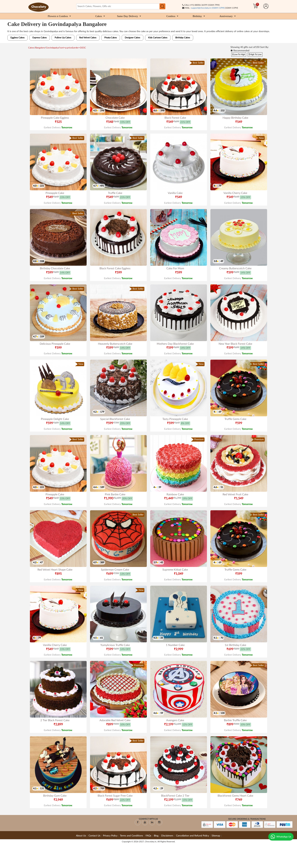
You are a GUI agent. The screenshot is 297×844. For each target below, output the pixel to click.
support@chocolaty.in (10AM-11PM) (207, 8)
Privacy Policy (110, 836)
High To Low (255, 54)
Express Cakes (39, 38)
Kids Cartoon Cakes (157, 38)
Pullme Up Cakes (63, 38)
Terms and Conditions (131, 836)
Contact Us (94, 836)
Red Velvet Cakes (87, 38)
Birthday (197, 16)
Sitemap (216, 836)
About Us (81, 836)
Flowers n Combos (58, 16)
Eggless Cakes (17, 38)
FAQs (148, 836)
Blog (156, 836)
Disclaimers (167, 836)
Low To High (239, 54)
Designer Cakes (132, 38)
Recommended (241, 50)
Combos (170, 16)
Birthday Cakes (182, 38)
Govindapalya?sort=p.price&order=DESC (66, 48)
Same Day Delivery (127, 16)
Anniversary (226, 16)
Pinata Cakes (110, 38)
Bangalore (40, 48)
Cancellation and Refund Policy (192, 836)
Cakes (98, 16)
